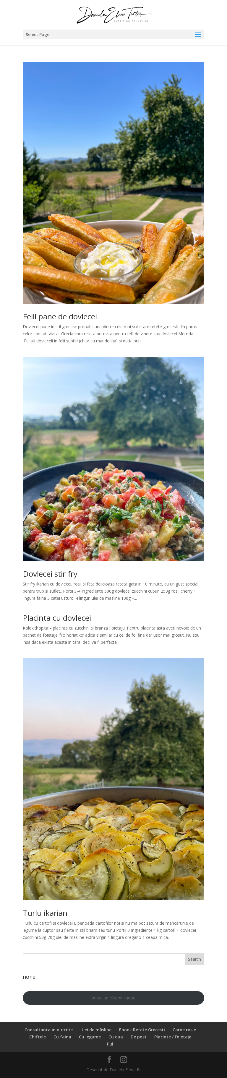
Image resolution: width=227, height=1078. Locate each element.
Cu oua (115, 1037)
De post (139, 1037)
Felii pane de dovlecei (60, 316)
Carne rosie (184, 1030)
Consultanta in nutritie (49, 1030)
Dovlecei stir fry (50, 573)
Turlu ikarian (45, 913)
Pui (110, 1044)
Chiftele (37, 1037)
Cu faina (62, 1037)
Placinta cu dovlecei (57, 617)
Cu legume (90, 1037)
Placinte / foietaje (172, 1037)
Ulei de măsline (95, 1030)
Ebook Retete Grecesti (142, 1030)
